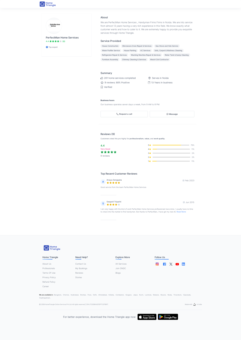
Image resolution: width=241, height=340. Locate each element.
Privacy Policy (49, 277)
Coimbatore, (120, 295)
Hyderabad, (75, 295)
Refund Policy (48, 282)
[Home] (50, 4)
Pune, (90, 295)
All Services (121, 264)
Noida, (170, 295)
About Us (46, 264)
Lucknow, (148, 295)
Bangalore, (58, 295)
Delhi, (95, 295)
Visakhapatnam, (44, 298)
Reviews (79, 273)
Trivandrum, (177, 295)
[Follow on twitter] (170, 264)
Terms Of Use (48, 273)
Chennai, (66, 295)
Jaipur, (135, 295)
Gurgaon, (129, 295)
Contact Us (80, 264)
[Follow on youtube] (177, 264)
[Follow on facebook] (164, 264)
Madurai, (156, 295)
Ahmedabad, (103, 295)
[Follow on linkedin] (183, 264)
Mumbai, (83, 295)
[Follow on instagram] (157, 264)
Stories (78, 277)
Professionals (48, 268)
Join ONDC (120, 268)
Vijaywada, (187, 295)
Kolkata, (112, 295)
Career (45, 286)
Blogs (118, 273)
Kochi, (141, 295)
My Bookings (81, 268)
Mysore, (164, 295)
